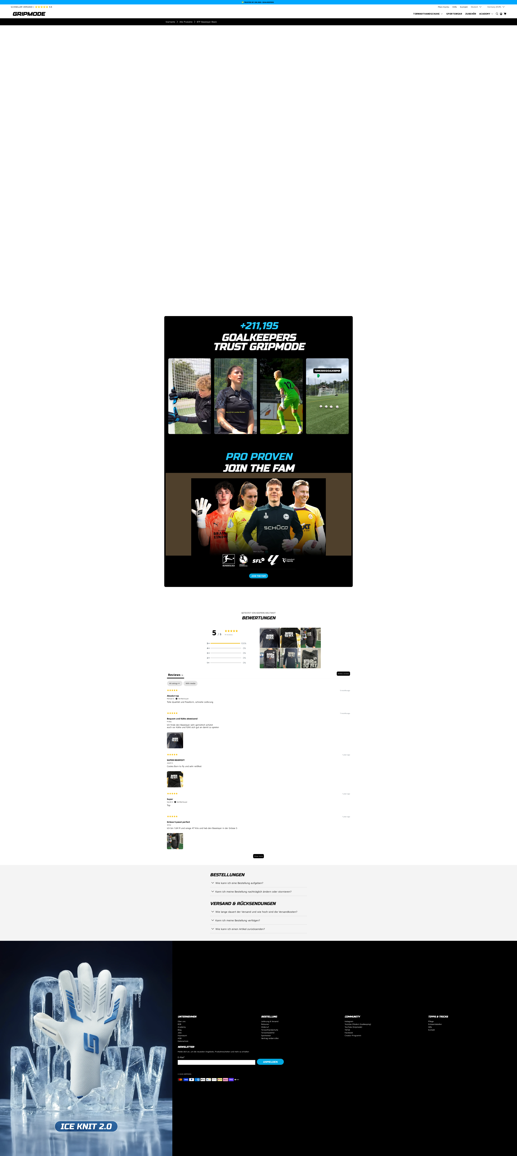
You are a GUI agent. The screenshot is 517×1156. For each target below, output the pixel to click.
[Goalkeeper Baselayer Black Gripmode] (249, 132)
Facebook (349, 1032)
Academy (484, 14)
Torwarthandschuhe (426, 14)
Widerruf (265, 1027)
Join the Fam (258, 576)
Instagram (349, 1021)
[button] (226, 643)
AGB (179, 1038)
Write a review (343, 674)
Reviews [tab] (175, 675)
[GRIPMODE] (29, 14)
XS (282, 98)
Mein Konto (443, 7)
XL (317, 98)
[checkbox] (191, 683)
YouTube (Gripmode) (353, 1027)
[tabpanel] (258, 771)
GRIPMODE (187, 1074)
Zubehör (470, 14)
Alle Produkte (186, 22)
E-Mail (181, 1057)
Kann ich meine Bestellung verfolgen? (237, 920)
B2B (179, 1024)
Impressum (182, 1035)
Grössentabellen (435, 1024)
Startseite (170, 22)
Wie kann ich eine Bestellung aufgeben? (239, 882)
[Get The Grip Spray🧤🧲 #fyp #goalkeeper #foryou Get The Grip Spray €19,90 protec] (258, 397)
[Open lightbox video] (192, 396)
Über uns (181, 1021)
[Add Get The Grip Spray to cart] (289, 148)
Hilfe (454, 7)
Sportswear (454, 14)
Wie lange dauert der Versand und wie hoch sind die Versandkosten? (256, 911)
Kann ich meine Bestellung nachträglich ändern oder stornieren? (253, 891)
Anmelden (270, 1061)
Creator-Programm (353, 1035)
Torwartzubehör (268, 1032)
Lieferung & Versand (269, 1021)
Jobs (179, 1032)
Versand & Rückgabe (294, 246)
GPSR (285, 255)
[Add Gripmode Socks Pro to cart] (312, 148)
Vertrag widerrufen (270, 1038)
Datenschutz (183, 1041)
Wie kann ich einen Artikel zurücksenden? (240, 928)
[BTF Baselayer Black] (193, 62)
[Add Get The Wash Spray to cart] (335, 148)
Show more (258, 856)
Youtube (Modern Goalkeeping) (358, 1024)
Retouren (265, 1024)
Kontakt (464, 7)
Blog (179, 1030)
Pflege (431, 1021)
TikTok (347, 1030)
